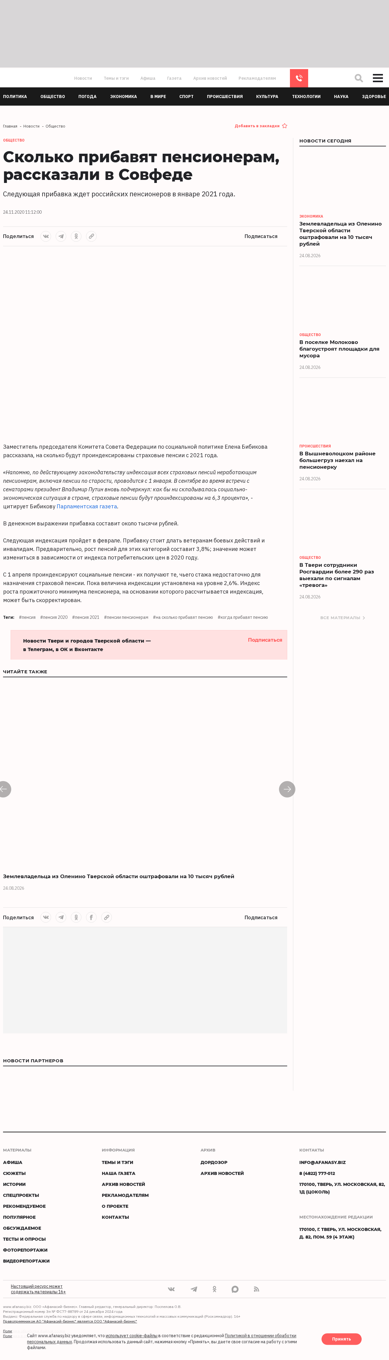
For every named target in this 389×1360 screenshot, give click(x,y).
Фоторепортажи (25, 1250)
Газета (174, 78)
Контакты (115, 1217)
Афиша (148, 78)
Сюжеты (14, 1173)
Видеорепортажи (26, 1261)
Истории (14, 1184)
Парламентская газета (87, 506)
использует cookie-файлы (131, 1336)
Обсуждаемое (22, 1228)
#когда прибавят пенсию (243, 617)
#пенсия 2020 (53, 617)
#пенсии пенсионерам (126, 617)
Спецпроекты (21, 1195)
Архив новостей (210, 78)
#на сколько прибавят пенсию (183, 617)
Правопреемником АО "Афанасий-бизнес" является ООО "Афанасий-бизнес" (70, 1321)
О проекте (115, 1206)
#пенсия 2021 (85, 617)
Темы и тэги (116, 78)
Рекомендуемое (24, 1206)
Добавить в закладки (257, 125)
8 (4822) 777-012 (299, 78)
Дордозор (214, 1162)
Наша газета (119, 1173)
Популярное (19, 1217)
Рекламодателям (257, 78)
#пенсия (27, 617)
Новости (83, 78)
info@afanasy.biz (322, 1162)
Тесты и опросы (24, 1239)
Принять (341, 1339)
